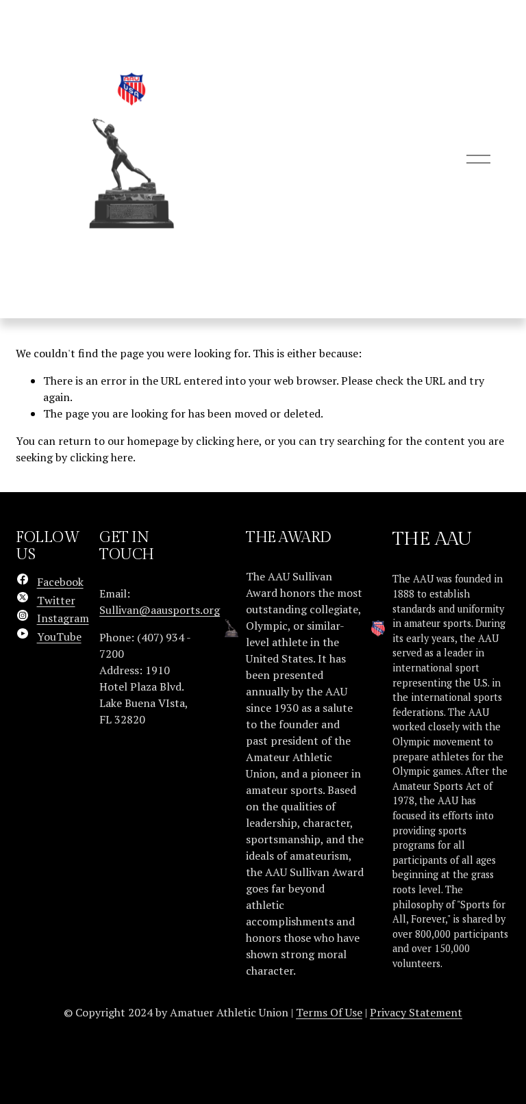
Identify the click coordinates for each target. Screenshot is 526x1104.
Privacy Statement (416, 1012)
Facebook (60, 581)
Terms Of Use (329, 1012)
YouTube (59, 636)
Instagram (63, 618)
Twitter (56, 600)
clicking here (227, 440)
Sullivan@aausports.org (159, 609)
